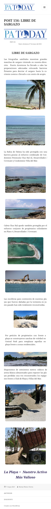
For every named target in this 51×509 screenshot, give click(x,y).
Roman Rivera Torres (26, 487)
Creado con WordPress (12, 506)
